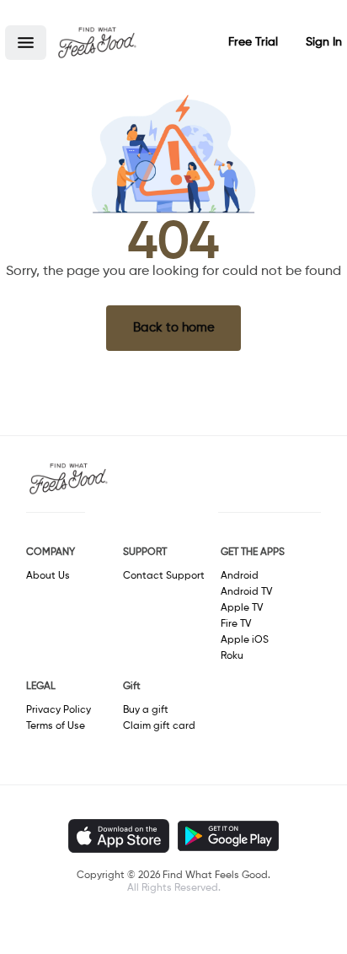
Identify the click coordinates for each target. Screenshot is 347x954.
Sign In (324, 42)
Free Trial (253, 42)
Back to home (174, 327)
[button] (25, 42)
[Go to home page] (97, 42)
